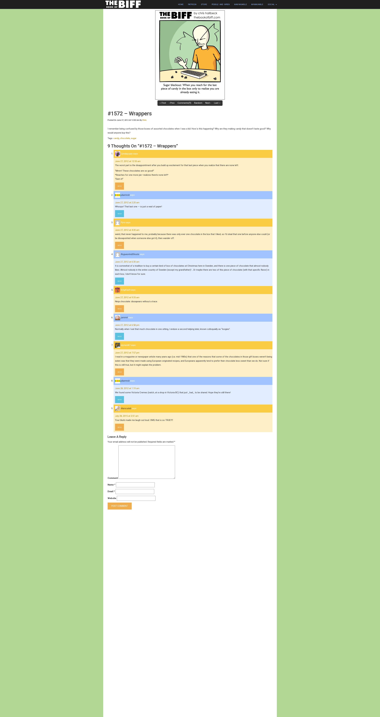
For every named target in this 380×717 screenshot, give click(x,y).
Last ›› (217, 103)
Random (198, 103)
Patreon (192, 4)
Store (204, 4)
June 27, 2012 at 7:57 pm (127, 352)
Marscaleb (126, 408)
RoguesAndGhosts (130, 254)
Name (111, 484)
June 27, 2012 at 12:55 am (128, 161)
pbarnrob (125, 195)
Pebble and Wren (221, 4)
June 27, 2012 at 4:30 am (127, 230)
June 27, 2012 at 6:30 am (127, 261)
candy (116, 138)
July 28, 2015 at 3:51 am (126, 416)
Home (181, 4)
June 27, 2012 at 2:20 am (127, 202)
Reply (120, 186)
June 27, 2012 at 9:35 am (127, 297)
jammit (124, 317)
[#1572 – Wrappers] (190, 54)
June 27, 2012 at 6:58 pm (127, 325)
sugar (133, 138)
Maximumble (240, 4)
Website (112, 498)
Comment (113, 478)
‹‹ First (163, 103)
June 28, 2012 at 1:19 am (127, 388)
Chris (144, 120)
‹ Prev (172, 103)
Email (111, 491)
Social (271, 4)
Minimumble (257, 4)
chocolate (125, 138)
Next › (208, 103)
